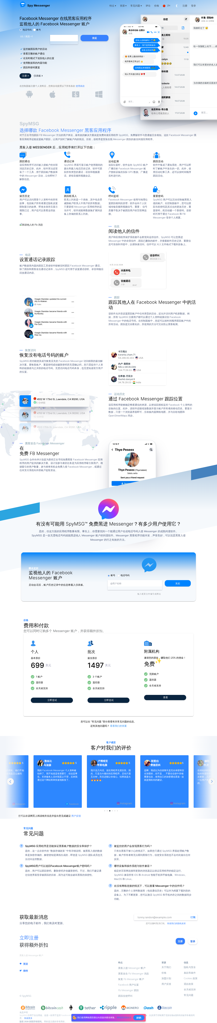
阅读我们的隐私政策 (176, 923)
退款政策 (188, 983)
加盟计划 (166, 978)
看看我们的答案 (118, 725)
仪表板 (37, 75)
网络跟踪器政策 (124, 1017)
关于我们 (166, 967)
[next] (211, 781)
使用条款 (80, 86)
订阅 (192, 917)
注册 (24, 75)
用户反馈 (76, 815)
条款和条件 (190, 972)
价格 (164, 972)
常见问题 (188, 995)
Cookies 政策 (190, 978)
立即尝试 (52, 700)
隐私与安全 (190, 967)
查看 (165, 697)
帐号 (38, 29)
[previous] (10, 781)
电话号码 (27, 29)
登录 (192, 941)
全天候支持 (190, 989)
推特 (25, 970)
